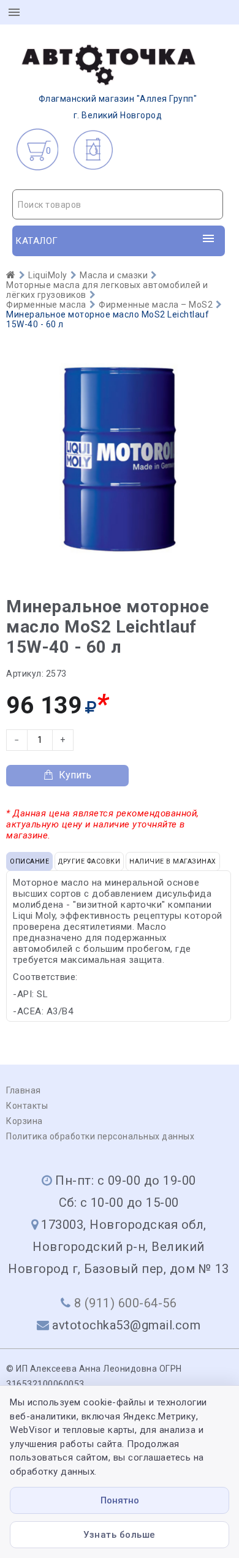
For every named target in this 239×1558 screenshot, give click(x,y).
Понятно (120, 1500)
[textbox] (117, 204)
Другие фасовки (89, 861)
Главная (23, 1090)
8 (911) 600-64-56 (125, 1303)
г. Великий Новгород (118, 107)
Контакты (27, 1106)
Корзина (24, 1121)
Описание (29, 861)
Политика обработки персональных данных (100, 1136)
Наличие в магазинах (172, 861)
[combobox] (117, 204)
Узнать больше (119, 1534)
